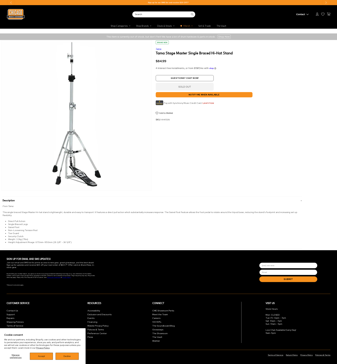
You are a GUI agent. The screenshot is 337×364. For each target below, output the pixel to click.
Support (11, 314)
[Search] (192, 14)
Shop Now (224, 36)
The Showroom (160, 333)
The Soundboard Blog (163, 325)
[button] (152, 200)
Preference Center (97, 333)
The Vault (157, 337)
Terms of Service (15, 325)
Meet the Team (160, 314)
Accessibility (94, 310)
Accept (41, 356)
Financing (92, 322)
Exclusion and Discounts (100, 314)
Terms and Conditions (54, 277)
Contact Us (12, 310)
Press (90, 337)
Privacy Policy (43, 348)
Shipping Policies (15, 322)
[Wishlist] (323, 14)
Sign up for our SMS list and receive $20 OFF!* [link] (168, 2)
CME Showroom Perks (163, 310)
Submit (288, 279)
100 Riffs (156, 322)
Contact (300, 14)
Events (91, 318)
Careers (156, 318)
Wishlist (156, 341)
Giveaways (157, 329)
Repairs (10, 318)
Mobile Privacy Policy (98, 325)
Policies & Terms (96, 329)
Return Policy (292, 355)
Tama (158, 48)
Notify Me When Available (204, 95)
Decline (67, 356)
